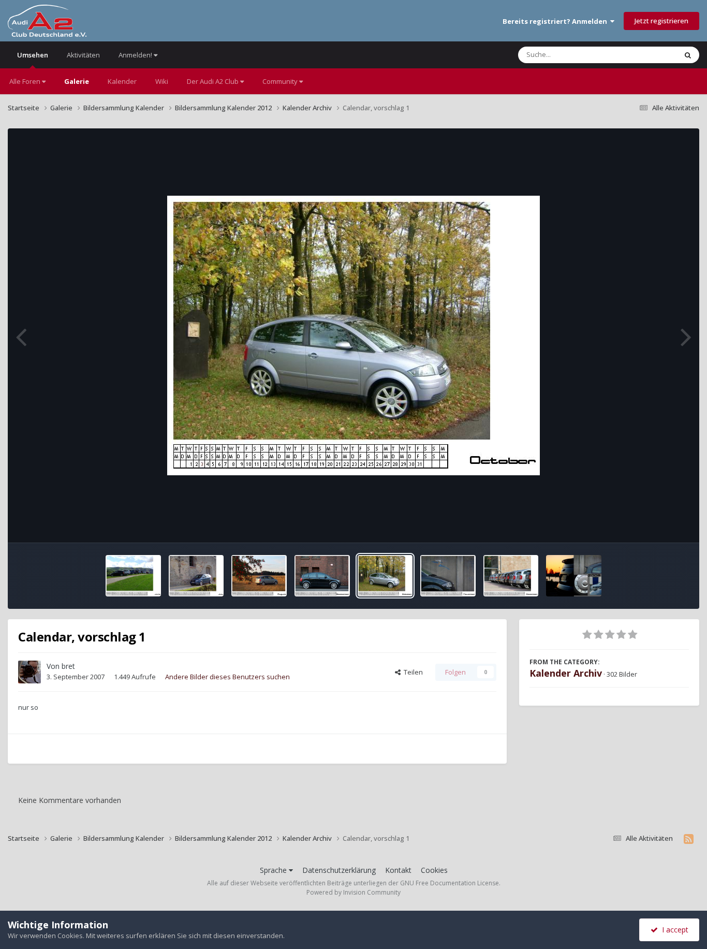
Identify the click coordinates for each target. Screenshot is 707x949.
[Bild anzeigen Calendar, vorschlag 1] (133, 575)
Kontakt (398, 870)
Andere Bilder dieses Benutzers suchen (227, 676)
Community (280, 81)
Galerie (76, 81)
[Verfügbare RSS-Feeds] (688, 838)
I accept (673, 930)
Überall (651, 54)
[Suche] (687, 55)
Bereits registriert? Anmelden (556, 21)
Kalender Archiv (565, 673)
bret (68, 666)
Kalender (122, 81)
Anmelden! (136, 55)
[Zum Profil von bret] (29, 672)
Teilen (412, 672)
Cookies (434, 870)
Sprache (274, 870)
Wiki (161, 81)
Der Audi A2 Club (213, 81)
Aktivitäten (83, 55)
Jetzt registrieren (661, 20)
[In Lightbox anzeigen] (353, 335)
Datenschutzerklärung (339, 870)
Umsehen (32, 55)
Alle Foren (25, 81)
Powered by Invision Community (353, 892)
